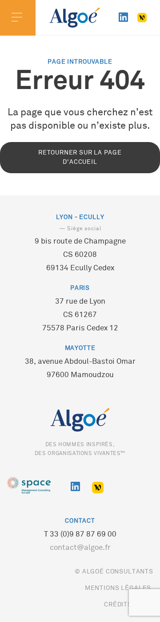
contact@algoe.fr (80, 548)
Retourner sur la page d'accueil (80, 157)
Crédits (118, 605)
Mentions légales (118, 588)
